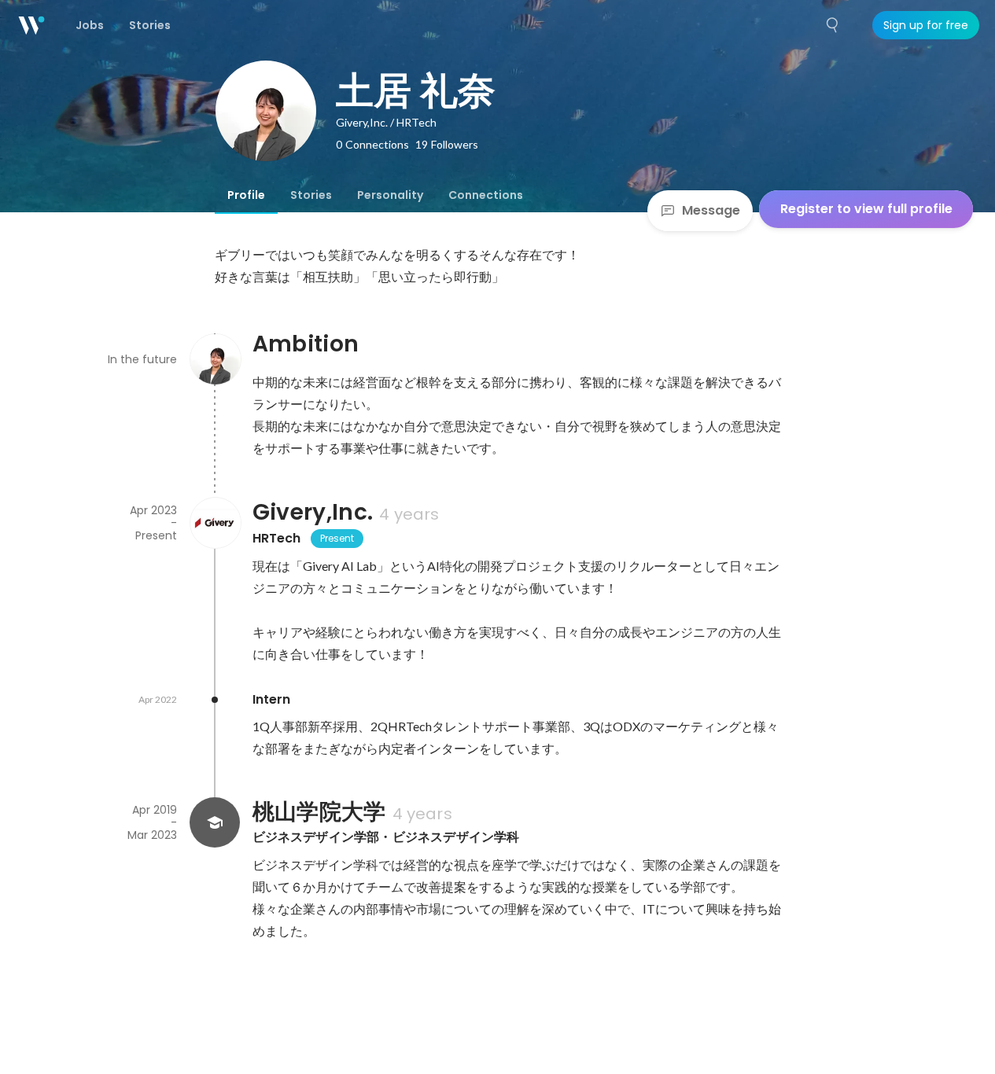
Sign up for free (925, 25)
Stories (311, 195)
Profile (246, 195)
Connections (485, 195)
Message (711, 210)
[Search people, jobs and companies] (833, 25)
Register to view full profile (866, 209)
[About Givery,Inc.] (215, 523)
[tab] (246, 195)
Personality (390, 195)
